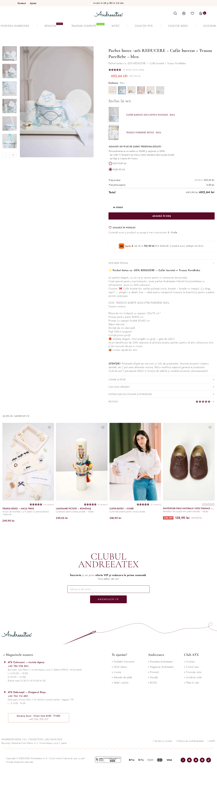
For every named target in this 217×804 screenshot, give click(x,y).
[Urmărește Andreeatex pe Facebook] (183, 760)
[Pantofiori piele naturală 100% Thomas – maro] (189, 462)
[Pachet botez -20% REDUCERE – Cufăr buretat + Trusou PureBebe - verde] (151, 90)
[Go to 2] (9, 71)
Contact (22, 3)
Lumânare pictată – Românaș (73, 508)
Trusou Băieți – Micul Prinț (18, 508)
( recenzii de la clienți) (133, 69)
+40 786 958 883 (18, 666)
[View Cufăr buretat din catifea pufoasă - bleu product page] (114, 114)
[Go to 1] (9, 53)
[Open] (192, 13)
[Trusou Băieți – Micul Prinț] (28, 462)
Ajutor (33, 3)
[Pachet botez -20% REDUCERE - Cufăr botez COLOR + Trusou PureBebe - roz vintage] (141, 90)
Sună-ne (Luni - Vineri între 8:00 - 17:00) (38, 715)
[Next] (13, 155)
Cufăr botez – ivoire (121, 508)
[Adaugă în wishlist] (49, 427)
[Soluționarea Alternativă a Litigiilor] (108, 760)
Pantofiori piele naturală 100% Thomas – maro (189, 508)
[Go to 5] (9, 123)
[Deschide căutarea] (175, 14)
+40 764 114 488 (18, 696)
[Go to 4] (9, 106)
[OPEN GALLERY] (57, 101)
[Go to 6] (9, 141)
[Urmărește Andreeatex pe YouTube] (195, 760)
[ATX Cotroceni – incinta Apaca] (5, 662)
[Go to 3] (9, 88)
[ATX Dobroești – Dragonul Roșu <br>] (5, 692)
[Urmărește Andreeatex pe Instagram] (189, 760)
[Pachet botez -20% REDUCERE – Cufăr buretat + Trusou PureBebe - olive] (160, 90)
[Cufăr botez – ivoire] (135, 462)
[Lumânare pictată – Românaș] (82, 462)
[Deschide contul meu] (184, 13)
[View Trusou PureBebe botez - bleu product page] (114, 132)
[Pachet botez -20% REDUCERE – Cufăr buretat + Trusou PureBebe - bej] (112, 90)
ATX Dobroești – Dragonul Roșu (27, 692)
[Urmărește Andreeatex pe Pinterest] (202, 760)
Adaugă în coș (161, 215)
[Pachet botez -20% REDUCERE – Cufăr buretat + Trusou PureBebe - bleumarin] (132, 90)
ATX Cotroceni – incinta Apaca (26, 662)
